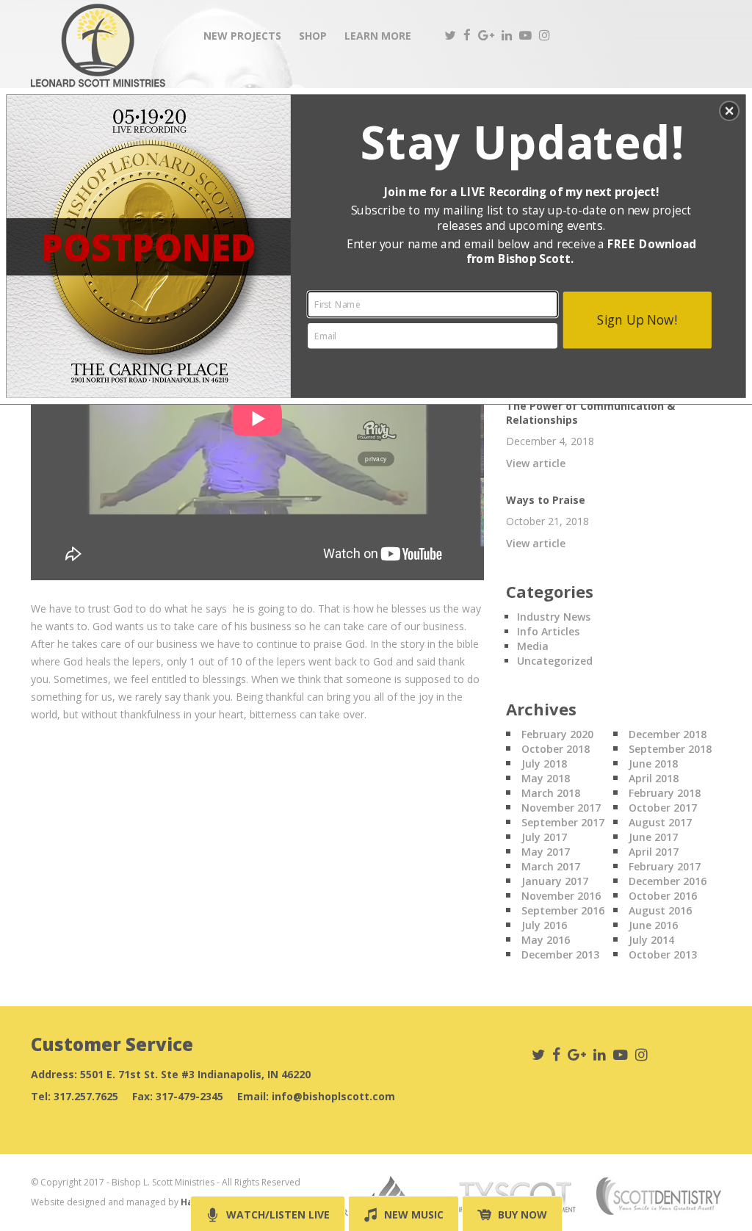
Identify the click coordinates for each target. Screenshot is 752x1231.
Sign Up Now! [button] (637, 319)
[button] (729, 111)
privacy (375, 458)
